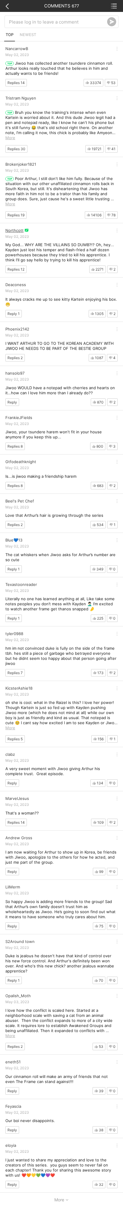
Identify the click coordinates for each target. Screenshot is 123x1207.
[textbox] (58, 22)
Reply (12, 402)
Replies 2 (15, 358)
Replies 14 (16, 82)
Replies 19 (15, 215)
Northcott (14, 230)
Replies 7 (15, 673)
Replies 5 (15, 739)
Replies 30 (16, 149)
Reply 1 (13, 313)
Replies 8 (15, 446)
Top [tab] (9, 34)
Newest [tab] (28, 34)
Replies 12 (15, 269)
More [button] (10, 137)
